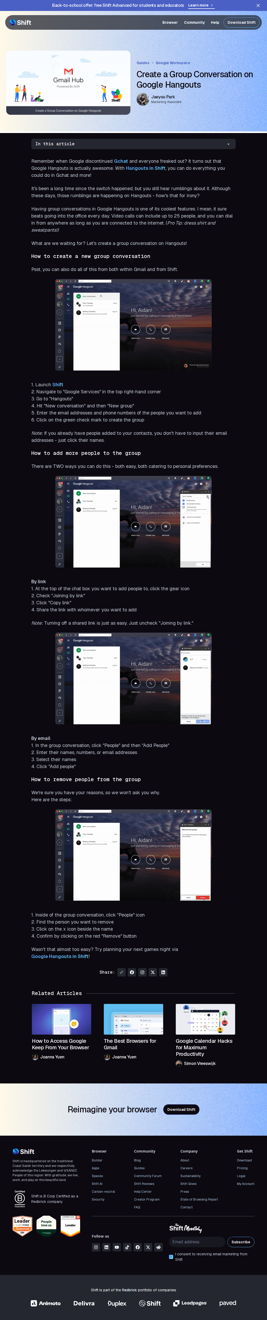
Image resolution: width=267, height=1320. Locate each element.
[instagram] (96, 1247)
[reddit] (158, 1247)
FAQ (137, 1207)
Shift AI (97, 1184)
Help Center (143, 1192)
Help (215, 22)
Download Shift (242, 22)
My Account (245, 1184)
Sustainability (190, 1176)
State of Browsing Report (199, 1199)
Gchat (121, 161)
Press (184, 1192)
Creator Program (147, 1199)
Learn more (198, 5)
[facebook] (138, 1247)
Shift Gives (188, 1184)
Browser (170, 22)
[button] (133, 144)
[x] (148, 1247)
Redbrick (129, 1290)
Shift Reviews (144, 1184)
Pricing (242, 1168)
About (184, 1160)
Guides (143, 63)
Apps (95, 1168)
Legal (241, 1176)
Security (98, 1199)
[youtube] (117, 1247)
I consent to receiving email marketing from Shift (211, 1257)
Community (194, 22)
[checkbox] (171, 1257)
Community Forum (148, 1176)
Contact (186, 1207)
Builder (97, 1160)
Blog (137, 1160)
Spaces (97, 1176)
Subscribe (241, 1242)
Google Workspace (173, 63)
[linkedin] (106, 1247)
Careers (186, 1168)
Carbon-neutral (103, 1192)
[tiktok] (127, 1247)
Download (244, 1160)
